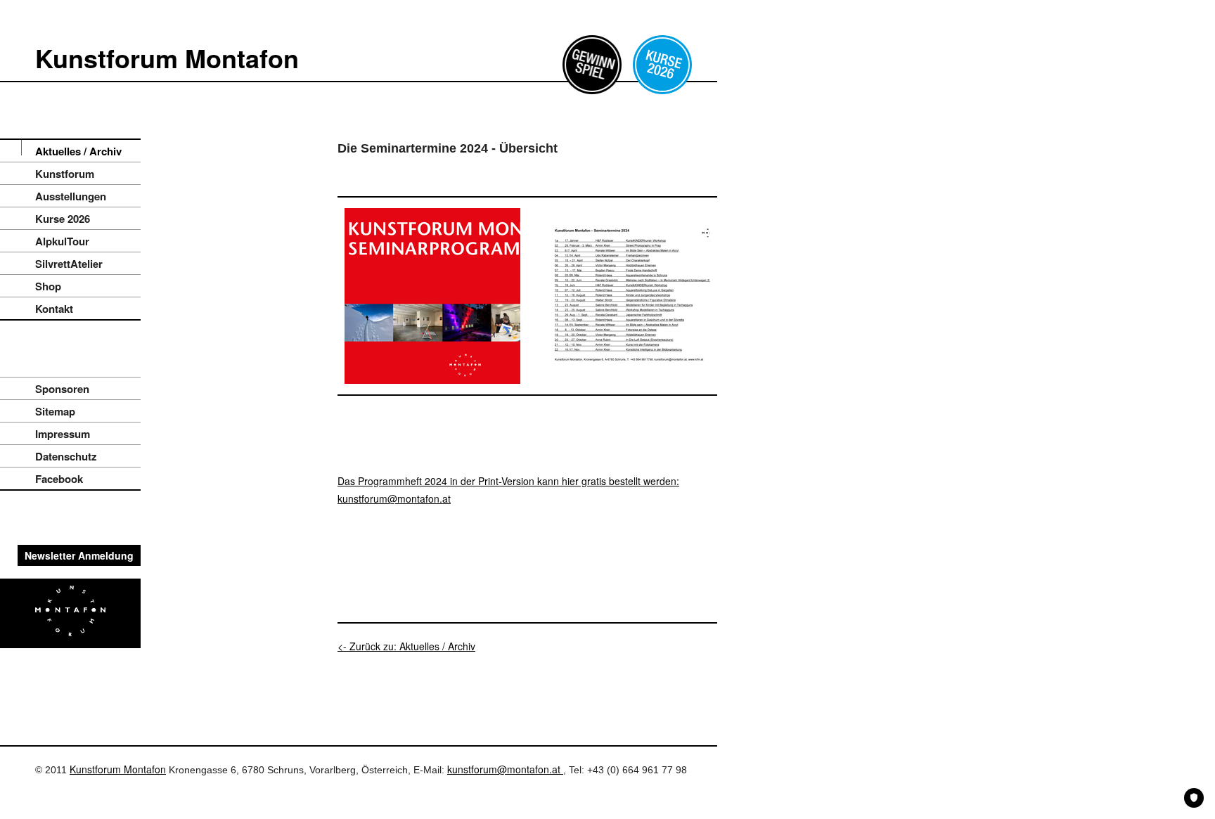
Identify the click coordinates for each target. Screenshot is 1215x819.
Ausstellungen (70, 196)
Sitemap (55, 411)
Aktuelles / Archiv (78, 151)
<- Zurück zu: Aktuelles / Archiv (406, 646)
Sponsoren (62, 388)
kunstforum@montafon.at (505, 769)
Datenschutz (66, 456)
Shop (48, 286)
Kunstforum (64, 173)
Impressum (62, 433)
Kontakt (54, 308)
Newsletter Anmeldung (79, 555)
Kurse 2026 (62, 218)
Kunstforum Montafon (167, 57)
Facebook (59, 478)
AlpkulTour (62, 241)
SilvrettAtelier (69, 263)
